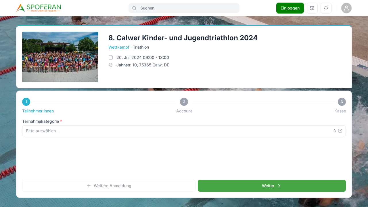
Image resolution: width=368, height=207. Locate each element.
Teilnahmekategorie (40, 121)
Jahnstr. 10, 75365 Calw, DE (142, 64)
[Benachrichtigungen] (326, 8)
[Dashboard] (312, 8)
